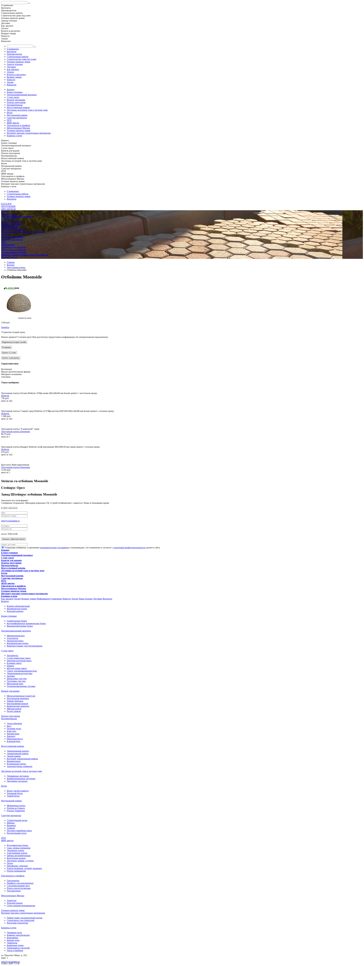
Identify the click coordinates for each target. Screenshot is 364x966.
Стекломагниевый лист (18, 885)
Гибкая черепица (15, 701)
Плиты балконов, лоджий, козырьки (24, 868)
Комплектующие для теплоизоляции (24, 646)
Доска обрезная (14, 723)
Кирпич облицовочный (18, 606)
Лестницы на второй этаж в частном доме (27, 110)
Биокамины (12, 937)
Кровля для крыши (16, 100)
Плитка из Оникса (16, 808)
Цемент (10, 666)
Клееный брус (14, 741)
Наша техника (86, 598)
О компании (13, 49)
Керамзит (11, 825)
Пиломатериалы (15, 105)
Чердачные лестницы (17, 781)
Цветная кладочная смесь (19, 660)
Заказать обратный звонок (13, 539)
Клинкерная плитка (16, 764)
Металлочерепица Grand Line (21, 696)
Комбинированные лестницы (21, 778)
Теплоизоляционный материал (22, 94)
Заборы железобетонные (19, 855)
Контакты (11, 51)
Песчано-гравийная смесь (19, 830)
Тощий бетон (13, 796)
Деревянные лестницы (18, 776)
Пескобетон (12, 655)
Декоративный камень (18, 753)
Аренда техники (15, 64)
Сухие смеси (13, 97)
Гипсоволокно (14, 891)
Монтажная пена (15, 683)
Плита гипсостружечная (18, 888)
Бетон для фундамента (18, 791)
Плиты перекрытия (16, 871)
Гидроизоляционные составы (21, 686)
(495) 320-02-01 (8, 209)
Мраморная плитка (16, 805)
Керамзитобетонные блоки (20, 626)
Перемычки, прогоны (17, 866)
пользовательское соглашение (54, 547)
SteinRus (5, 327)
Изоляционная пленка (17, 643)
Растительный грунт (17, 833)
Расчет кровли (14, 711)
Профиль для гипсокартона (20, 883)
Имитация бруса (15, 739)
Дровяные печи (14, 932)
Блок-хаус (11, 731)
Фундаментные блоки (17, 845)
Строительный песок (17, 820)
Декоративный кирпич (18, 751)
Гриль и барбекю (15, 950)
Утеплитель (12, 638)
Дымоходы (12, 943)
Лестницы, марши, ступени (20, 860)
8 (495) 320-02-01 (9, 508)
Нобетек (5, 395)
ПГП (9, 120)
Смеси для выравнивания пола (22, 671)
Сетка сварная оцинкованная (21, 905)
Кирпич (11, 89)
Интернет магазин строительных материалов (29, 133)
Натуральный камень (17, 115)
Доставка (11, 67)
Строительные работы (17, 56)
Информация (43, 598)
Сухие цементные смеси (19, 658)
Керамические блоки (17, 608)
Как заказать (13, 69)
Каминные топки (15, 945)
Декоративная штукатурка (19, 673)
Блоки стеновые (14, 92)
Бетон (10, 112)
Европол (11, 736)
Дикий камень (14, 756)
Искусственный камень (18, 107)
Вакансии (11, 85)
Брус (9, 726)
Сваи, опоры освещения (18, 848)
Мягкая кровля (14, 708)
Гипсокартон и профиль (18, 125)
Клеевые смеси (14, 663)
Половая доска (14, 728)
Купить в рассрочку (16, 74)
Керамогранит (14, 761)
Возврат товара (14, 77)
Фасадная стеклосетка (17, 923)
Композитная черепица (18, 706)
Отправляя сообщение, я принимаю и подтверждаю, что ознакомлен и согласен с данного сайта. (82, 547)
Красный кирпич (15, 611)
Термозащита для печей (18, 948)
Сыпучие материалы (17, 117)
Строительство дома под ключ (21, 59)
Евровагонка (13, 733)
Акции (10, 82)
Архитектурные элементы (19, 766)
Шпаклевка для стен (17, 678)
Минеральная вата (16, 635)
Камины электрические (18, 935)
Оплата (10, 72)
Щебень (11, 823)
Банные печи (13, 940)
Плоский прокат (15, 903)
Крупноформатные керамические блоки (26, 623)
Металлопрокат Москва (18, 128)
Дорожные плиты (15, 850)
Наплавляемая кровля (17, 703)
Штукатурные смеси (17, 668)
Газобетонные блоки (17, 621)
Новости (11, 79)
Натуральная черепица (18, 698)
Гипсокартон (13, 880)
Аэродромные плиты (17, 853)
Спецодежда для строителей (20, 920)
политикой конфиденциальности (129, 547)
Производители (14, 54)
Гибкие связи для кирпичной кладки (24, 918)
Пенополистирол (15, 641)
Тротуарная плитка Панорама (15, 431)
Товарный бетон (15, 793)
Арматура (11, 900)
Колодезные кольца (16, 858)
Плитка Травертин (16, 810)
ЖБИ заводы (13, 123)
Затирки (11, 676)
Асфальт (11, 828)
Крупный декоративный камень (22, 758)
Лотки (10, 863)
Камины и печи (14, 135)
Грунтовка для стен (16, 681)
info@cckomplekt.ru (10, 521)
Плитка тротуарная (16, 102)
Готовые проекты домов (18, 62)
